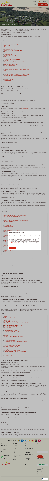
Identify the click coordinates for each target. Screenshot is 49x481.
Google (17, 242)
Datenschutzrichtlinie (12, 242)
